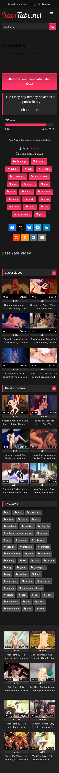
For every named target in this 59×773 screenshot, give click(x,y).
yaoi (41, 214)
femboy (30, 184)
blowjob (40, 161)
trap (46, 206)
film (24, 560)
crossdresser (41, 176)
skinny (15, 206)
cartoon (23, 540)
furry (9, 567)
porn (24, 595)
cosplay (10, 546)
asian (24, 519)
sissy (46, 199)
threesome (12, 601)
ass (37, 519)
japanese (45, 191)
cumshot (45, 553)
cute (14, 184)
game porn (39, 567)
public (31, 199)
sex (36, 595)
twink (41, 601)
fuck (36, 560)
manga (10, 588)
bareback (11, 526)
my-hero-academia (32, 588)
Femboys (21, 161)
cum (30, 553)
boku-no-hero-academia (19, 533)
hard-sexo (12, 581)
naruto (10, 595)
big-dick (29, 526)
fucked (50, 560)
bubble (14, 168)
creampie (27, 546)
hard (12, 191)
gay (46, 184)
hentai (28, 191)
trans (31, 206)
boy (8, 540)
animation (35, 512)
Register (45, 4)
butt (29, 168)
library (14, 199)
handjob (23, 574)
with (29, 608)
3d (8, 512)
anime (10, 519)
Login (34, 4)
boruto (43, 533)
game (23, 567)
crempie (45, 168)
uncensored (23, 214)
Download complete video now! (31, 81)
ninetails (35, 148)
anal (20, 512)
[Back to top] (48, 763)
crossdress (18, 176)
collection (39, 540)
